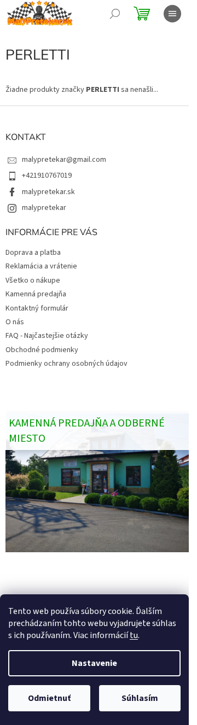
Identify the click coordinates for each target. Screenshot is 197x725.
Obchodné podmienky (41, 349)
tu (134, 635)
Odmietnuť (49, 698)
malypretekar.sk (48, 191)
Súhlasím (139, 698)
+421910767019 (47, 175)
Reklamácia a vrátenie (41, 266)
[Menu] (172, 14)
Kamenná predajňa (35, 294)
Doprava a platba (33, 252)
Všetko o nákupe (32, 280)
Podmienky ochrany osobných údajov (66, 363)
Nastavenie (94, 663)
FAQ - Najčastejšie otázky (46, 335)
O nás (14, 322)
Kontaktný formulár (36, 308)
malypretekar (44, 207)
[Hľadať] (115, 14)
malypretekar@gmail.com (64, 159)
